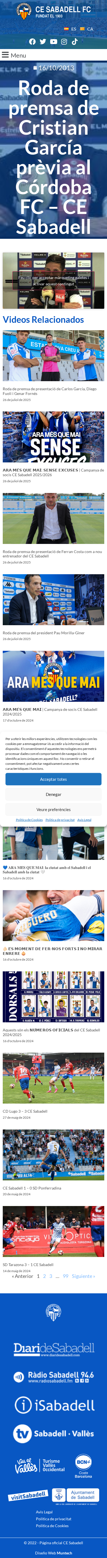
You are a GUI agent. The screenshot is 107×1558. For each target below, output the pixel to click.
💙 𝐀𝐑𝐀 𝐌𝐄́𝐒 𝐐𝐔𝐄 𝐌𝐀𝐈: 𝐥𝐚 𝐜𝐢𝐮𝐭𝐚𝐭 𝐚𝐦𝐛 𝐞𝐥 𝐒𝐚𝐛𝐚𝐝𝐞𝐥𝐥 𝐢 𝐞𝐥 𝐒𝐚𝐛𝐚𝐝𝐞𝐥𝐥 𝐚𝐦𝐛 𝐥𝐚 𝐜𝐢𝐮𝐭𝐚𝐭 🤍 (47, 869)
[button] (53, 55)
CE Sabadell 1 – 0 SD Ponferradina (32, 1188)
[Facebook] (32, 42)
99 (65, 1276)
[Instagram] (64, 42)
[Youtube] (53, 42)
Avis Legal (84, 819)
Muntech (64, 1553)
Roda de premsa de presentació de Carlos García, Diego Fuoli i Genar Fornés (50, 391)
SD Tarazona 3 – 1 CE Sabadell (28, 1264)
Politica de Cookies (29, 819)
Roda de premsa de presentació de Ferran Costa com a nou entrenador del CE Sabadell (52, 554)
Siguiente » (83, 1276)
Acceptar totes (53, 779)
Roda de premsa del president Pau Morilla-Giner (44, 632)
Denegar (53, 794)
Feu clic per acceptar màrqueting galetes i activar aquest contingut (53, 280)
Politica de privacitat (60, 819)
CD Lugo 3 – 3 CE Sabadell (25, 1111)
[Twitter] (43, 42)
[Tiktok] (74, 42)
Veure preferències (53, 809)
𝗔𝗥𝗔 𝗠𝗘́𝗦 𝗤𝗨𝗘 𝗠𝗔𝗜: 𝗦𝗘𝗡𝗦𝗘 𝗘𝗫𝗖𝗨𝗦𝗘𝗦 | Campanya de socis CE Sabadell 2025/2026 (53, 472)
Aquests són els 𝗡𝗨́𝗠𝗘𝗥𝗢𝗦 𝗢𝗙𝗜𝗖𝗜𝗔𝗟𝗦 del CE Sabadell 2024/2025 (51, 1032)
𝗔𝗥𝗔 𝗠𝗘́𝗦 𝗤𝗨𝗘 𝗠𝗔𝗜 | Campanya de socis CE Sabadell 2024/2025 (50, 711)
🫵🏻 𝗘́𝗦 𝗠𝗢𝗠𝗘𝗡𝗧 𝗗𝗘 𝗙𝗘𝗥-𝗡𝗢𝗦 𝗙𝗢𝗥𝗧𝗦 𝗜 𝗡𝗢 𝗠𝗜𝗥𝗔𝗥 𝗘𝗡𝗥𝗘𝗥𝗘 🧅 (52, 951)
